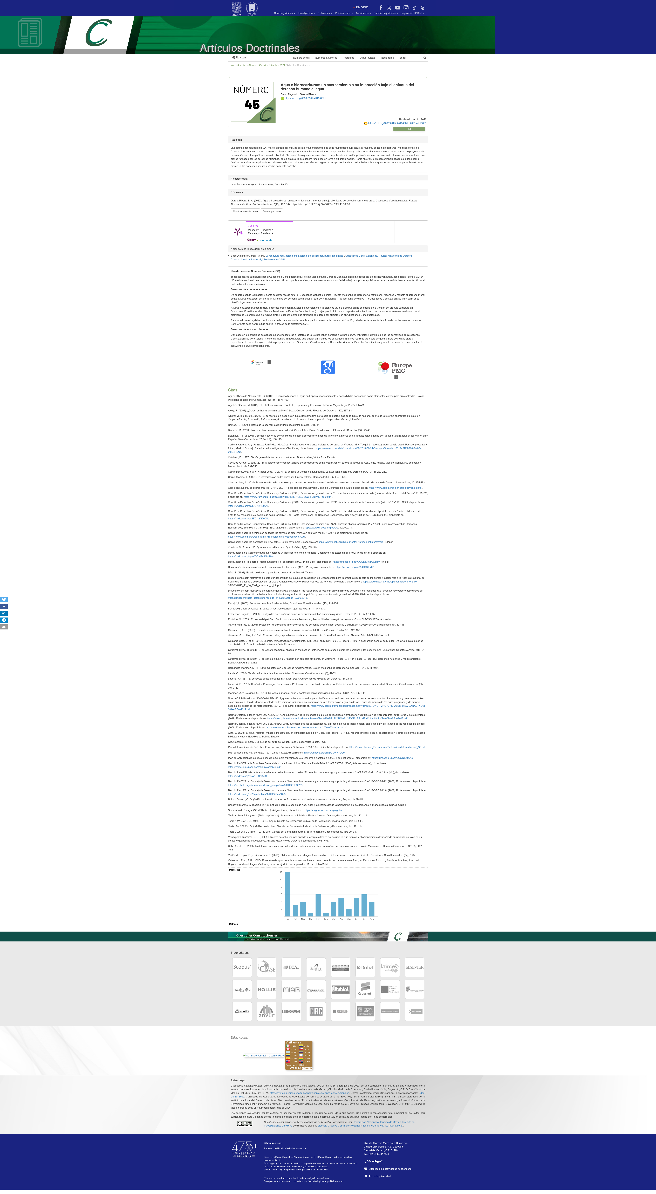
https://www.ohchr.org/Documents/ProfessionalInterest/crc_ (351, 542)
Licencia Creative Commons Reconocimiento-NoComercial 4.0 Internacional (360, 1125)
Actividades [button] (362, 13)
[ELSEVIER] (414, 967)
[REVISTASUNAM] (365, 1011)
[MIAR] (291, 989)
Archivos (243, 65)
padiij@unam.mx (335, 1181)
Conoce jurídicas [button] (283, 13)
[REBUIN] (340, 1011)
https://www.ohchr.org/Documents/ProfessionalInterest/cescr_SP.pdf (387, 747)
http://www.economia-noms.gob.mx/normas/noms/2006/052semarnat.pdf (306, 727)
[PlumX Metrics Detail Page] (237, 231)
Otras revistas (367, 57)
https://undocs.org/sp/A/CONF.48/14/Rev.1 (252, 556)
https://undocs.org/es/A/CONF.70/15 (356, 567)
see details (266, 240)
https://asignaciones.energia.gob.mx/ (325, 810)
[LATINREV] (242, 1011)
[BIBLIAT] (340, 989)
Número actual (301, 57)
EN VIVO (362, 7)
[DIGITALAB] (414, 1011)
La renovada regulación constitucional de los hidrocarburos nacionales (304, 255)
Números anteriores (326, 57)
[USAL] (390, 1011)
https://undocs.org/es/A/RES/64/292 (248, 776)
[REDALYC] (242, 989)
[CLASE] (266, 967)
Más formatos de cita (244, 211)
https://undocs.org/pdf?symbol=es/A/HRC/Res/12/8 (256, 794)
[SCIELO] (316, 967)
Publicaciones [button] (343, 13)
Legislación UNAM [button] (411, 13)
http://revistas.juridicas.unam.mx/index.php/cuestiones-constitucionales (309, 1093)
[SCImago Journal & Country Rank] (263, 1055)
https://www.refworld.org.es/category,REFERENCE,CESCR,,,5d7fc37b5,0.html (288, 496)
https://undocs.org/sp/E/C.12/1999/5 (248, 505)
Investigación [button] (305, 13)
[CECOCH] (340, 967)
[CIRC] (316, 1011)
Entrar (402, 57)
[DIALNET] (365, 967)
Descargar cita (271, 211)
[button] (239, 57)
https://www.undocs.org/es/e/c (321, 527)
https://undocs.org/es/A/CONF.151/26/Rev (356, 561)
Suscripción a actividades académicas (390, 1168)
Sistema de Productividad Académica (285, 1148)
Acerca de (348, 57)
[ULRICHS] (316, 989)
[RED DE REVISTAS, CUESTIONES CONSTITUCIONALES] (414, 989)
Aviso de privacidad (380, 1176)
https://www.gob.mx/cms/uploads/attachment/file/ (390, 581)
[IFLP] (390, 989)
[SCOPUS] (242, 967)
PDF (409, 129)
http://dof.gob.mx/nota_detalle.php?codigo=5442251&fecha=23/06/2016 (267, 597)
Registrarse (387, 57)
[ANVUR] (266, 1011)
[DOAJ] (291, 967)
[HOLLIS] (266, 989)
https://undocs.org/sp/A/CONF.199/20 (392, 757)
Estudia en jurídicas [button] (385, 13)
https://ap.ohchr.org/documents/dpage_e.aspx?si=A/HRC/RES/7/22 (265, 785)
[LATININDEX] (390, 967)
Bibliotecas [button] (324, 13)
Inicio (234, 65)
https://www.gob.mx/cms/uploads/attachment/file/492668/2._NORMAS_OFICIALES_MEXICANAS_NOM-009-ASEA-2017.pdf (337, 718)
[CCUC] (291, 1011)
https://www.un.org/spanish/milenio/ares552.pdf (254, 767)
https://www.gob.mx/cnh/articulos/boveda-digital (395, 487)
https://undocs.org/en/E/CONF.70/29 (324, 752)
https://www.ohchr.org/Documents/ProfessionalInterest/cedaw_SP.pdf (266, 536)
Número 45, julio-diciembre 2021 (267, 65)
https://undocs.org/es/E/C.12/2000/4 (248, 518)
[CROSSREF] (365, 989)
